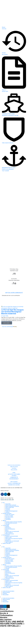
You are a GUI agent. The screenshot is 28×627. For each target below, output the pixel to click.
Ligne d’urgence (9, 532)
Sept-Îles (7, 526)
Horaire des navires (9, 514)
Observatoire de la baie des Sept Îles (13, 538)
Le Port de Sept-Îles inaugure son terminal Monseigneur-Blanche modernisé (12, 312)
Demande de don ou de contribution (11, 295)
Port (3, 502)
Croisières (7, 509)
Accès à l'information (6, 614)
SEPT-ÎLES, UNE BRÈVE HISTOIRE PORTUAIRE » (12, 622)
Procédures (8, 518)
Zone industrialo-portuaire (11, 523)
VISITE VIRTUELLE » (10, 626)
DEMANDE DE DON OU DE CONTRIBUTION (11, 487)
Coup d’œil (7, 503)
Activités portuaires (7, 513)
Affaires (4, 520)
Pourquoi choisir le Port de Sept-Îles (13, 521)
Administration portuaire (10, 505)
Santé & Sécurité (6, 543)
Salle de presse (6, 592)
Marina (6, 530)
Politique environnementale (11, 536)
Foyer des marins (9, 517)
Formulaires (8, 519)
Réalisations (8, 527)
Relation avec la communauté (12, 531)
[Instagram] (8, 494)
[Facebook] (2, 494)
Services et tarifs (9, 515)
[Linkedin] (5, 494)
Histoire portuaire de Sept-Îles (12, 506)
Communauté (6, 525)
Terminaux (7, 508)
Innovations (8, 539)
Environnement (6, 535)
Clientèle (7, 524)
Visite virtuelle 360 (9, 507)
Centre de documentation (8, 591)
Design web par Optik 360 (7, 499)
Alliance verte (8, 537)
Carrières (7, 512)
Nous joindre (6, 594)
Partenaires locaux (9, 533)
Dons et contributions (10, 529)
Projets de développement (11, 511)
